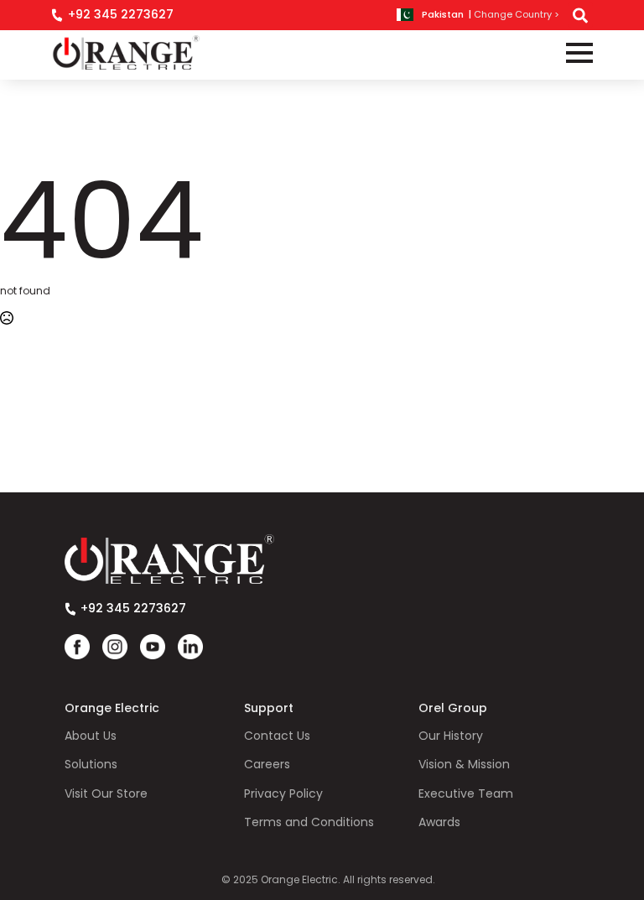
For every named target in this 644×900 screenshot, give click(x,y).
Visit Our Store (106, 794)
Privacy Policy (283, 794)
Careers (267, 765)
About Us (91, 736)
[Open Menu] (579, 52)
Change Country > (516, 14)
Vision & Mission (464, 765)
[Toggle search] (580, 15)
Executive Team (465, 794)
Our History (450, 736)
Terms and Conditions (309, 822)
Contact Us (277, 736)
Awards (439, 822)
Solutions (91, 765)
